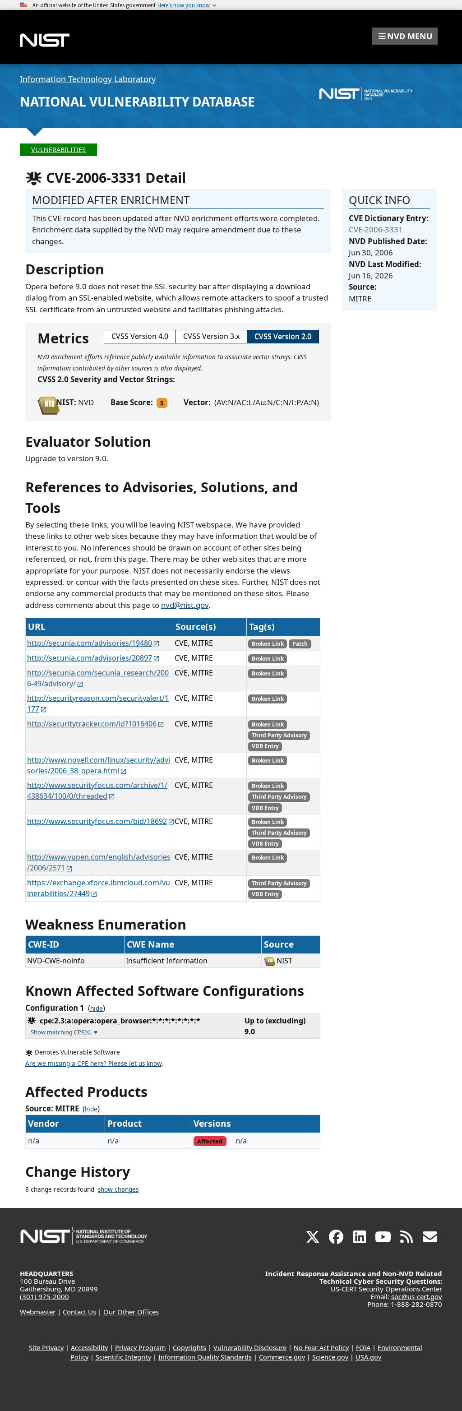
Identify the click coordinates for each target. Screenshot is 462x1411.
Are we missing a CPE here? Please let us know (93, 1063)
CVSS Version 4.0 (139, 336)
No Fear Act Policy (321, 1347)
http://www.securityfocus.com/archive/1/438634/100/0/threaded (97, 790)
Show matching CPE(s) (61, 1032)
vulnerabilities (58, 149)
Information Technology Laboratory (88, 79)
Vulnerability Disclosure (249, 1347)
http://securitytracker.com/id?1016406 (92, 724)
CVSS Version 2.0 (282, 336)
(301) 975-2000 (44, 1296)
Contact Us (79, 1311)
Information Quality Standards (205, 1357)
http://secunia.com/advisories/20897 (89, 658)
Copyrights (189, 1347)
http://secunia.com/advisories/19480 (89, 643)
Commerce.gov (282, 1357)
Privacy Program (140, 1347)
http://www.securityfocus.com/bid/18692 (97, 821)
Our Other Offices (131, 1311)
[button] (405, 36)
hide (96, 1008)
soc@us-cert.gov (416, 1296)
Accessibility (89, 1347)
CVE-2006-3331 (376, 229)
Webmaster (37, 1311)
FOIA (363, 1347)
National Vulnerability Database (137, 101)
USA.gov (368, 1357)
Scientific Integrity (123, 1357)
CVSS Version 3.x (211, 336)
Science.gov (330, 1357)
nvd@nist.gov (184, 605)
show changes (118, 1189)
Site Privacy (46, 1347)
